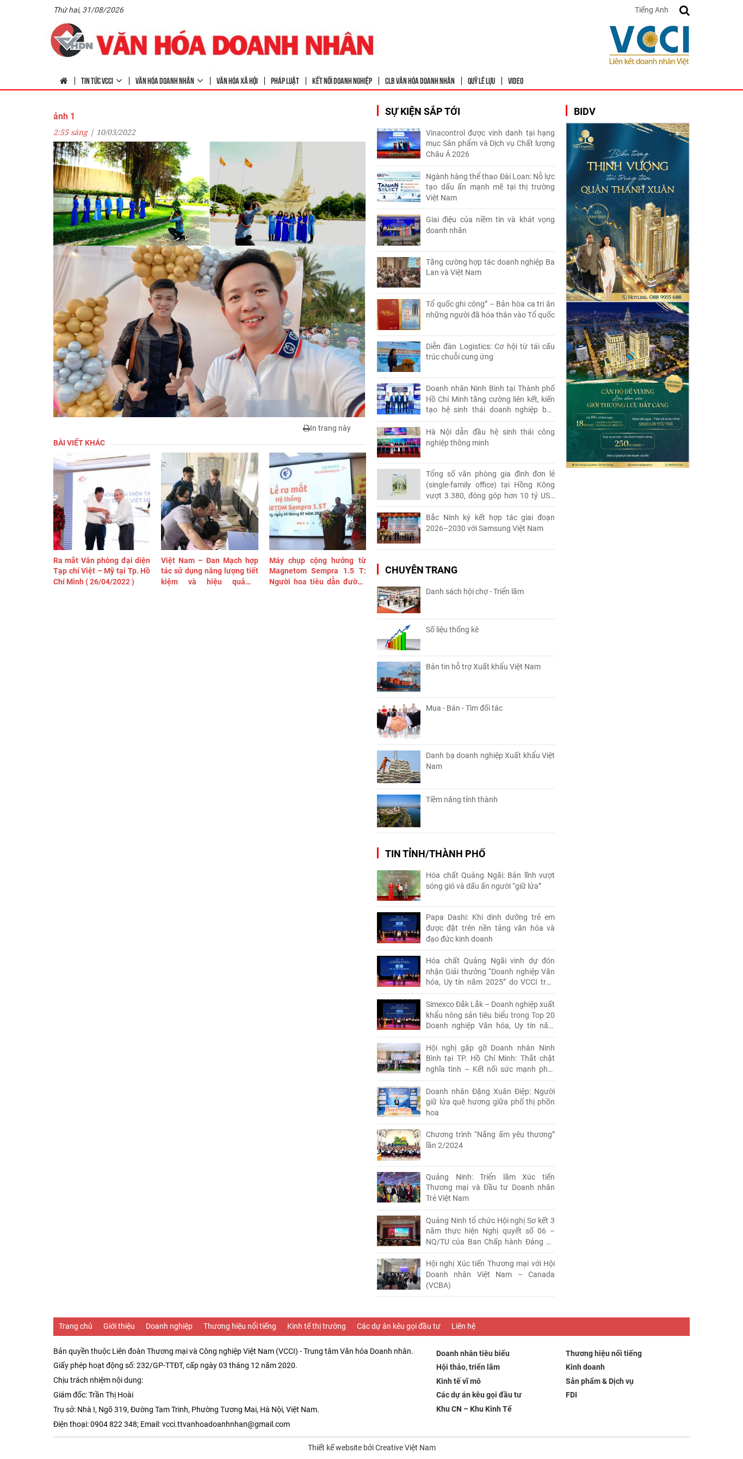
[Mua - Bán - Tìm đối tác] (398, 721)
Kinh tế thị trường (316, 1326)
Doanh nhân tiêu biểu (473, 1353)
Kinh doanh (585, 1367)
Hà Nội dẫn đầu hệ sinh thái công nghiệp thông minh (490, 437)
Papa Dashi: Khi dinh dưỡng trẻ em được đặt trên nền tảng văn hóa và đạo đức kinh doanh (490, 928)
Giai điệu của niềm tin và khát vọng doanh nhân (490, 225)
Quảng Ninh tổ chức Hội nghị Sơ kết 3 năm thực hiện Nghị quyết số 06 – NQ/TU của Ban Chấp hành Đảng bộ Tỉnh (490, 1232)
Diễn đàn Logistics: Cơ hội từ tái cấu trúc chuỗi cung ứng (490, 352)
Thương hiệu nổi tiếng (239, 1326)
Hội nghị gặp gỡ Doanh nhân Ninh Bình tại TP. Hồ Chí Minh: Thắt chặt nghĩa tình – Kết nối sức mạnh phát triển (490, 1059)
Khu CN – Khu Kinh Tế (474, 1409)
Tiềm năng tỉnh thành (462, 799)
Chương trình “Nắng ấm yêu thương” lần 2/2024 (490, 1140)
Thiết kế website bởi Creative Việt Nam (372, 1447)
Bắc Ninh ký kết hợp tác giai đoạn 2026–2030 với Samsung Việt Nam (490, 523)
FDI (571, 1394)
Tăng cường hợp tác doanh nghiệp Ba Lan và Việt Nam (490, 267)
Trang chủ (75, 1326)
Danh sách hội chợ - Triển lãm (475, 591)
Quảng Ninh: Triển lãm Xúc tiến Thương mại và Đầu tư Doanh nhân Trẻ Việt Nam (490, 1187)
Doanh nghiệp (169, 1326)
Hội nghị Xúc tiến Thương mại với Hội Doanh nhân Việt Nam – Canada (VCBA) (490, 1274)
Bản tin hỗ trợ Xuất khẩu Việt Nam (483, 666)
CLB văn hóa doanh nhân (420, 80)
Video (515, 80)
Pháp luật (285, 80)
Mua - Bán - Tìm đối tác (464, 708)
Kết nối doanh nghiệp (342, 80)
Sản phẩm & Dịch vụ (600, 1381)
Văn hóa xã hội (237, 80)
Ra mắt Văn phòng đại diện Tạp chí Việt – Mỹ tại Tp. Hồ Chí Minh (101, 571)
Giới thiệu (119, 1326)
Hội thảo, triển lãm (468, 1367)
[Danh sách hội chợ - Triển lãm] (398, 600)
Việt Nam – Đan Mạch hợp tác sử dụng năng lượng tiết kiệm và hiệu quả (209, 572)
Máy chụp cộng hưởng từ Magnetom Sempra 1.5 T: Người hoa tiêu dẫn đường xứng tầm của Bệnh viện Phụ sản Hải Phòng (317, 572)
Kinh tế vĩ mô (458, 1381)
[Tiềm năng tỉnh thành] (398, 811)
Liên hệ (463, 1326)
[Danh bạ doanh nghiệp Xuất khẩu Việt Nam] (398, 766)
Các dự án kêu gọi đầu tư (399, 1326)
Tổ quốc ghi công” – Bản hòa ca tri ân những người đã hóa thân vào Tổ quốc (490, 309)
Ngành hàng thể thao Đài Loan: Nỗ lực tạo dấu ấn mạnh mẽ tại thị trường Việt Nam (490, 187)
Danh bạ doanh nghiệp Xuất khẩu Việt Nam (490, 761)
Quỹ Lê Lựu (481, 80)
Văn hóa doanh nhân (164, 80)
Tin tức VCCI (97, 80)
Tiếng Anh (651, 9)
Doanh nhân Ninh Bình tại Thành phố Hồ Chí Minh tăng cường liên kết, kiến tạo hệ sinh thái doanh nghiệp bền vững (490, 400)
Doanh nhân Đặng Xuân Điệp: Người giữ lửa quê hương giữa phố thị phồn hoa (490, 1102)
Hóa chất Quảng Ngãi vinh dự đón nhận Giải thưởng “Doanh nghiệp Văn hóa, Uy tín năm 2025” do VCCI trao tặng (490, 972)
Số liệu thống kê (452, 629)
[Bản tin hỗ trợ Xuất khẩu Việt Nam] (398, 677)
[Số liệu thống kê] (398, 637)
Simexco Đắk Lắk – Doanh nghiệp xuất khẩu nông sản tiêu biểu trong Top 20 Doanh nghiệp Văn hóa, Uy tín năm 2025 (490, 1015)
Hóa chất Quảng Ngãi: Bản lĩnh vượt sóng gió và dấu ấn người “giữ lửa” (490, 880)
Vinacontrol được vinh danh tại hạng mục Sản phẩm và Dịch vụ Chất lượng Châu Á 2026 (490, 143)
